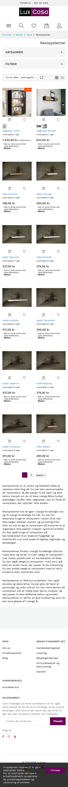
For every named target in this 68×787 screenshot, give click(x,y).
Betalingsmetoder (47, 658)
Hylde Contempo (11, 446)
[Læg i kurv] (9, 119)
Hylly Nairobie (9, 194)
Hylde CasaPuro (11, 383)
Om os (6, 647)
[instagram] (9, 736)
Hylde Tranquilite (45, 320)
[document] (34, 775)
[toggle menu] (8, 25)
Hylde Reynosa (44, 383)
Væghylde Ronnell (46, 130)
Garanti (41, 671)
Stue (30, 35)
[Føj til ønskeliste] (24, 119)
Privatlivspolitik (11, 653)
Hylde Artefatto (10, 320)
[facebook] (3, 736)
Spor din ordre (41, 3)
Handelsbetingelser (48, 647)
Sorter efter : (13, 77)
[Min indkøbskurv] (46, 25)
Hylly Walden (43, 446)
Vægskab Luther (11, 130)
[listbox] (17, 126)
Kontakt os (25, 3)
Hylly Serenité (43, 257)
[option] (4, 126)
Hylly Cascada (43, 194)
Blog (5, 658)
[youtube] (15, 736)
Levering (41, 653)
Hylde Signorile (10, 257)
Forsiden (7, 35)
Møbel (19, 35)
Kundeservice (10, 687)
